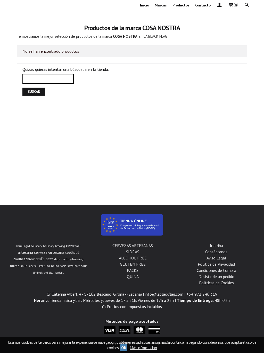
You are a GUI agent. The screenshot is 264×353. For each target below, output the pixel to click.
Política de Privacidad (216, 264)
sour (84, 266)
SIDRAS (132, 251)
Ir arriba (216, 245)
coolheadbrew (24, 259)
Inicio (144, 5)
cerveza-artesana (49, 252)
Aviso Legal (216, 257)
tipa (51, 272)
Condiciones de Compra (216, 270)
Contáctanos (216, 251)
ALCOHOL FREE (133, 257)
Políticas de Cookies (216, 282)
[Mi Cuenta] (219, 5)
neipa (55, 266)
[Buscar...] (246, 5)
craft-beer (44, 258)
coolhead (72, 252)
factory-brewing (72, 259)
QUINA (133, 276)
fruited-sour (18, 266)
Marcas (161, 5)
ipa (48, 266)
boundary (36, 246)
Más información (143, 347)
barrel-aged (23, 246)
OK (123, 347)
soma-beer (73, 266)
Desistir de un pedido (216, 276)
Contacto (203, 5)
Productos (180, 5)
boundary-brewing (54, 246)
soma (63, 266)
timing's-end (40, 272)
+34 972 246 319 (201, 294)
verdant (59, 272)
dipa (57, 259)
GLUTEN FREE (133, 264)
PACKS (132, 270)
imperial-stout (36, 266)
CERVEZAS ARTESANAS (132, 245)
